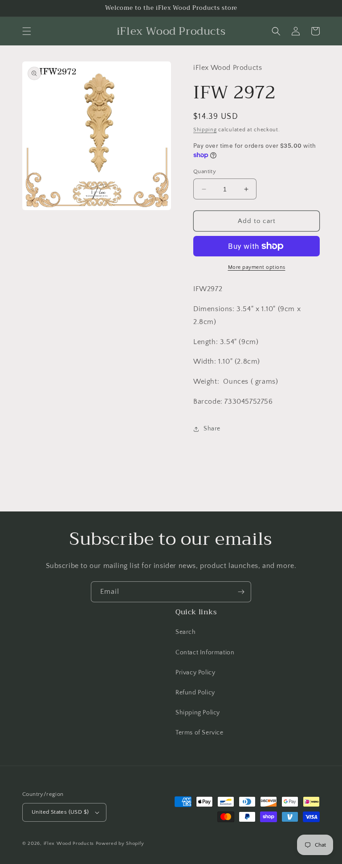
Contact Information (204, 652)
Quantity (204, 171)
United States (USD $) (60, 812)
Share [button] (212, 428)
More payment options (256, 267)
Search (185, 632)
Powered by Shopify (120, 843)
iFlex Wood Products (69, 843)
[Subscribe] (241, 591)
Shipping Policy (197, 712)
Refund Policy (195, 692)
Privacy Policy (195, 672)
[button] (27, 31)
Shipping (205, 130)
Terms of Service (199, 732)
